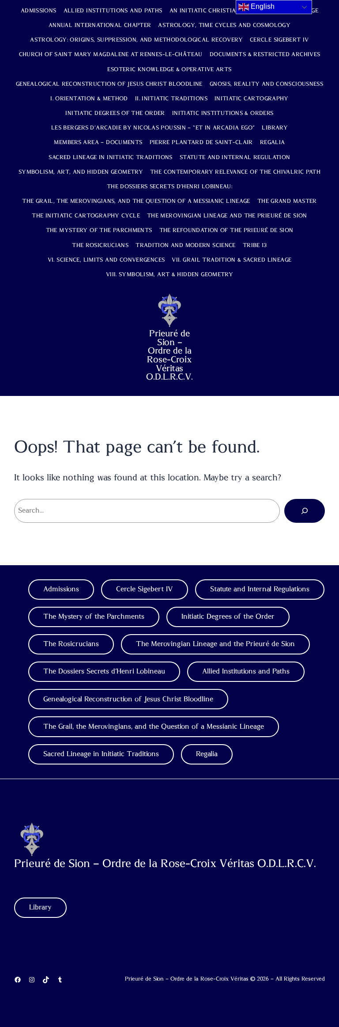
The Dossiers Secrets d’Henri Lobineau (104, 671)
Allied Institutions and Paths (113, 11)
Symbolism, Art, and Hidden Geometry (81, 172)
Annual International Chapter (100, 25)
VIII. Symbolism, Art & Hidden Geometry (169, 275)
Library (275, 128)
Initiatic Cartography (252, 99)
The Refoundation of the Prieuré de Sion (226, 230)
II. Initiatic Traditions (171, 99)
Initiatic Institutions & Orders (223, 113)
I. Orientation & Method (89, 99)
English (262, 6)
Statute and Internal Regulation (235, 157)
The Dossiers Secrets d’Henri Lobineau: (169, 187)
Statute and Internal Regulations (259, 589)
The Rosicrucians (100, 245)
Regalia (272, 142)
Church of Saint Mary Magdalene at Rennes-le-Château (111, 54)
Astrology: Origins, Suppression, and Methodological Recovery (136, 40)
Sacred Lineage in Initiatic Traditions (110, 157)
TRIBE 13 (255, 245)
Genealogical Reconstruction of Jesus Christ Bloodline (109, 84)
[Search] (304, 511)
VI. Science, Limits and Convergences (106, 260)
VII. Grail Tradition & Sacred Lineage (231, 260)
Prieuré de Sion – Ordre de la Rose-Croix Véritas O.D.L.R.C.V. (169, 355)
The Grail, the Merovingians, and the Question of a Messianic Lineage (136, 201)
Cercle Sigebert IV (279, 40)
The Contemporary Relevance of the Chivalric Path (235, 172)
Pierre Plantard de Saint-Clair (201, 142)
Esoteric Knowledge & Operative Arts (169, 69)
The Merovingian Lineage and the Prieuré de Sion (227, 216)
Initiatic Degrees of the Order (115, 113)
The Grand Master (287, 201)
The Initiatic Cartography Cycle (86, 216)
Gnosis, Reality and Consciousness (266, 84)
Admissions (38, 11)
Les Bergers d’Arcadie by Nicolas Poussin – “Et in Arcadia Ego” (153, 128)
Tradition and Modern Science (186, 245)
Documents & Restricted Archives (265, 54)
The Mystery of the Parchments (99, 230)
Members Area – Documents (98, 142)
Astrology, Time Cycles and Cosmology (224, 25)
